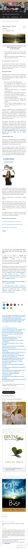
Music (8, 17)
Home (3, 11)
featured (13, 316)
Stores (3, 17)
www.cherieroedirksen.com (10, 260)
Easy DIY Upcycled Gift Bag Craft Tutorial (11, 331)
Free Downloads (15, 17)
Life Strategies (15, 315)
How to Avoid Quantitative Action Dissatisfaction (12, 224)
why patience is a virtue (16, 320)
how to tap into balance (13, 319)
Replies (19, 321)
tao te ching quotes (6, 320)
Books (21, 11)
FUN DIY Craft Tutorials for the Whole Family (12, 332)
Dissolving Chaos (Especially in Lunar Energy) (11, 221)
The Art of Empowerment (18, 272)
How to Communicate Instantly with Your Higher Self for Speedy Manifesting (14, 132)
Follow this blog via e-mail (8, 392)
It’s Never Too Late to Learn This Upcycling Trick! (13, 329)
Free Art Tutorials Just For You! (9, 328)
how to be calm (19, 316)
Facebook (9, 272)
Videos (16, 11)
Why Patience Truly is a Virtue (15, 285)
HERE (17, 263)
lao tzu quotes (22, 319)
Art (12, 11)
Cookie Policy (7, 543)
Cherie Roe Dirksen (6, 249)
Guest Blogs (8, 315)
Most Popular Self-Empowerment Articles (10, 14)
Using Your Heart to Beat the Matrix (9, 227)
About (8, 11)
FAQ (21, 17)
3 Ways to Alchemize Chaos (18, 85)
